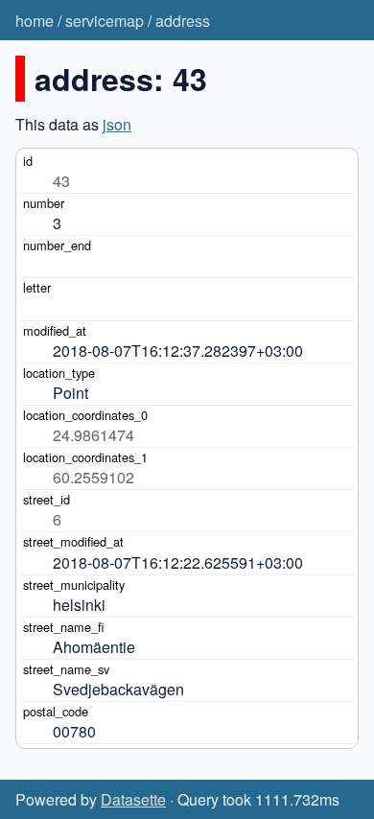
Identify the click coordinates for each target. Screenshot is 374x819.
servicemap (104, 21)
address (182, 21)
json (117, 124)
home (34, 21)
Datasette (133, 799)
